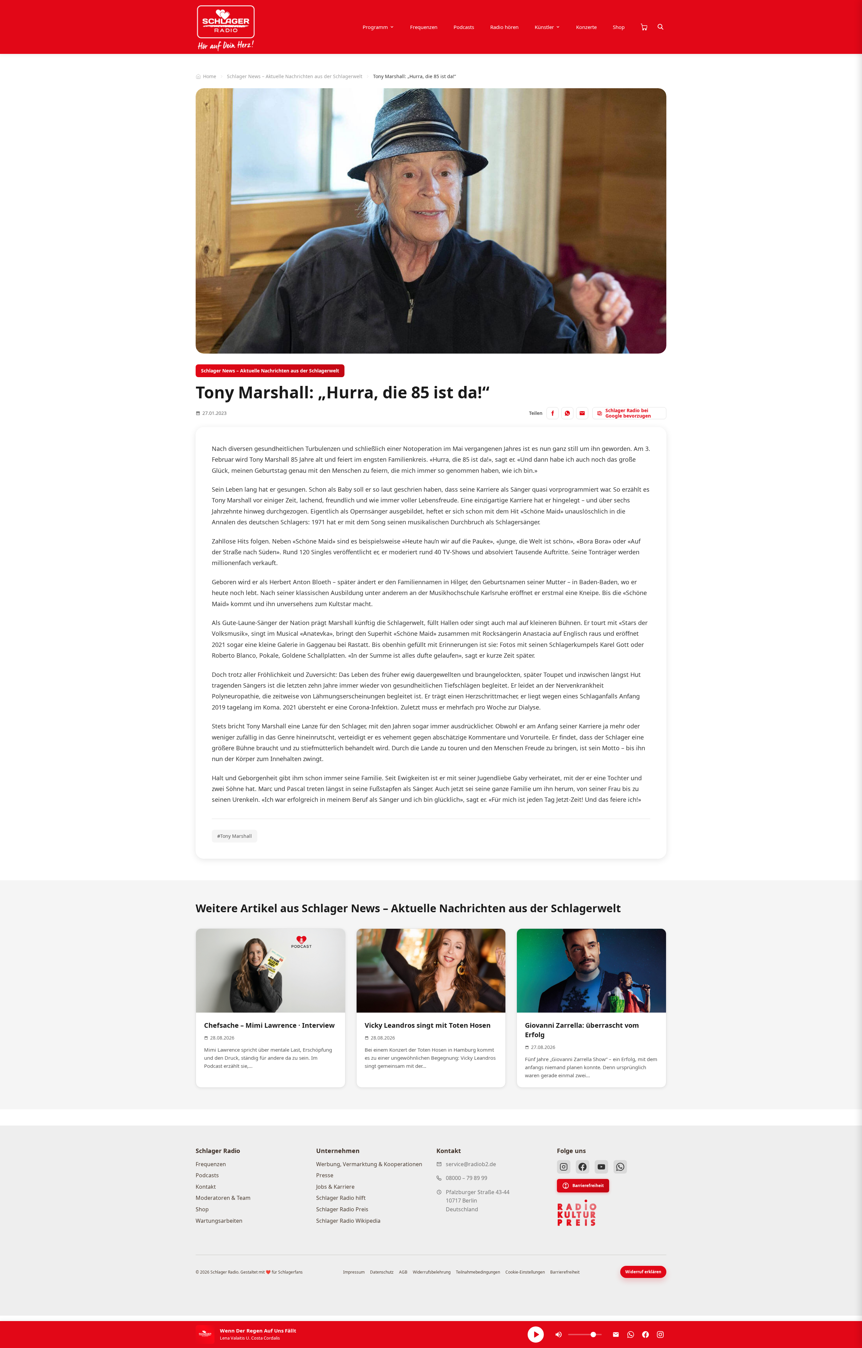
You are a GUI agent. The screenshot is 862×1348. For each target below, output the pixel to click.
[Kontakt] (616, 1334)
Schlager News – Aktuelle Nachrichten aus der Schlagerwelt (294, 76)
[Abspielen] (536, 1334)
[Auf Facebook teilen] (552, 413)
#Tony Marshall (234, 836)
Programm (375, 27)
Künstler (544, 27)
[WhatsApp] (620, 1167)
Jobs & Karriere (335, 1186)
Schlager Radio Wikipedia (348, 1220)
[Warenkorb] (644, 27)
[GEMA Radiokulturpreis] (577, 1213)
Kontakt (206, 1186)
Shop (619, 27)
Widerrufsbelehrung (432, 1272)
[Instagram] (563, 1167)
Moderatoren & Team (223, 1198)
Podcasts (464, 27)
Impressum (354, 1272)
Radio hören (504, 27)
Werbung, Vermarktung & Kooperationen (369, 1164)
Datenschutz (382, 1272)
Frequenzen (423, 27)
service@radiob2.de (471, 1164)
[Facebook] (582, 1167)
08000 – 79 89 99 (466, 1178)
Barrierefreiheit (588, 1185)
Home (209, 76)
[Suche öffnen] (660, 27)
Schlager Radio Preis (342, 1209)
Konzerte (586, 27)
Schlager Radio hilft (341, 1198)
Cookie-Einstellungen (525, 1272)
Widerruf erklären (643, 1272)
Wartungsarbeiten (219, 1220)
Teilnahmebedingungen (478, 1272)
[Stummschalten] (558, 1334)
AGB (403, 1272)
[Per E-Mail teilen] (582, 413)
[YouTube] (601, 1167)
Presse (324, 1175)
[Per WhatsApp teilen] (567, 413)
